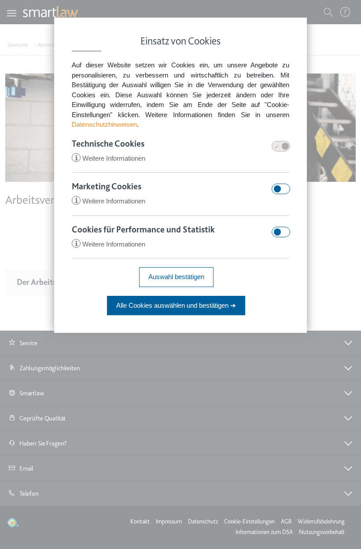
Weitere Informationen (109, 158)
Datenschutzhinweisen (104, 124)
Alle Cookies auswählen (176, 305)
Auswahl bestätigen (176, 276)
